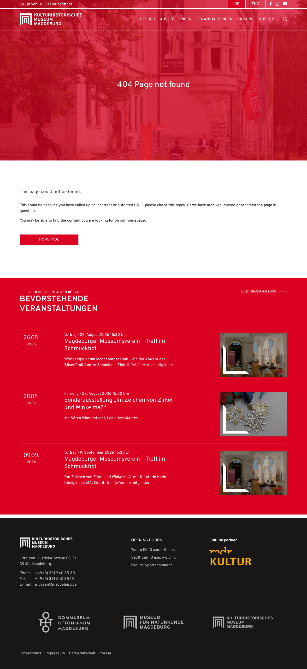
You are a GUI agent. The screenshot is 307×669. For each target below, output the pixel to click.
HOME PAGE (49, 239)
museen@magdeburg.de (56, 584)
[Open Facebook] (270, 4)
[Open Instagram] (277, 4)
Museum (266, 19)
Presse (105, 653)
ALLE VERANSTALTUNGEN (258, 292)
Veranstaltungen (214, 19)
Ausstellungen (176, 19)
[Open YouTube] (285, 4)
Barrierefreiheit (82, 653)
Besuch (147, 19)
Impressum (55, 653)
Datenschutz (30, 653)
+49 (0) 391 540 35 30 (55, 573)
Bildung (245, 19)
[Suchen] (284, 19)
